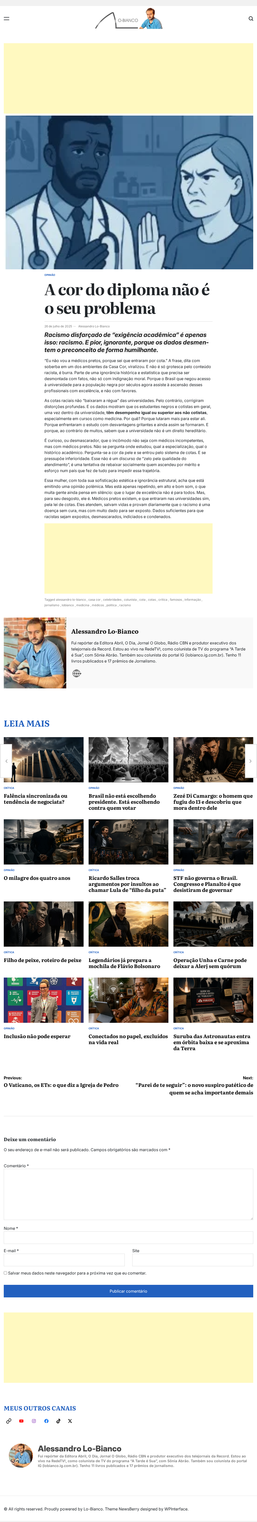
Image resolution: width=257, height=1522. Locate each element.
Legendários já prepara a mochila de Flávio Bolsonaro (124, 963)
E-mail (11, 1250)
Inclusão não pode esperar (37, 1036)
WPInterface (175, 1508)
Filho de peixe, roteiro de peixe (42, 959)
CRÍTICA (9, 787)
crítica (162, 599)
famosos (176, 599)
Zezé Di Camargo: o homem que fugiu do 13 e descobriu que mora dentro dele (213, 801)
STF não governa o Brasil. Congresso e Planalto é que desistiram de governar (207, 883)
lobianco (68, 605)
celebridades (112, 599)
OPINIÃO (49, 274)
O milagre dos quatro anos (37, 877)
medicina (82, 605)
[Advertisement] (128, 78)
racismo (125, 605)
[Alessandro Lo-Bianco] (35, 653)
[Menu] (6, 18)
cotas (152, 599)
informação (192, 599)
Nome (11, 1228)
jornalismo (51, 605)
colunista (130, 599)
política (111, 605)
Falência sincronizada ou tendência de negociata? (36, 798)
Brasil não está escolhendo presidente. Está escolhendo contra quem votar (124, 801)
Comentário (16, 1165)
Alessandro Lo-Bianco (94, 326)
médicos (98, 605)
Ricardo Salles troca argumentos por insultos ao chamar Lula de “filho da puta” (127, 883)
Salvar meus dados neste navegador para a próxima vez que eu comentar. (77, 1273)
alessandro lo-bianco (71, 599)
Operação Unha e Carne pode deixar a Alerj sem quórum (210, 963)
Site (135, 1250)
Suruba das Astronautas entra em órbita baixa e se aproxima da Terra (211, 1042)
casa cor (94, 599)
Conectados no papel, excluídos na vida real (128, 1039)
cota (142, 599)
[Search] (251, 18)
